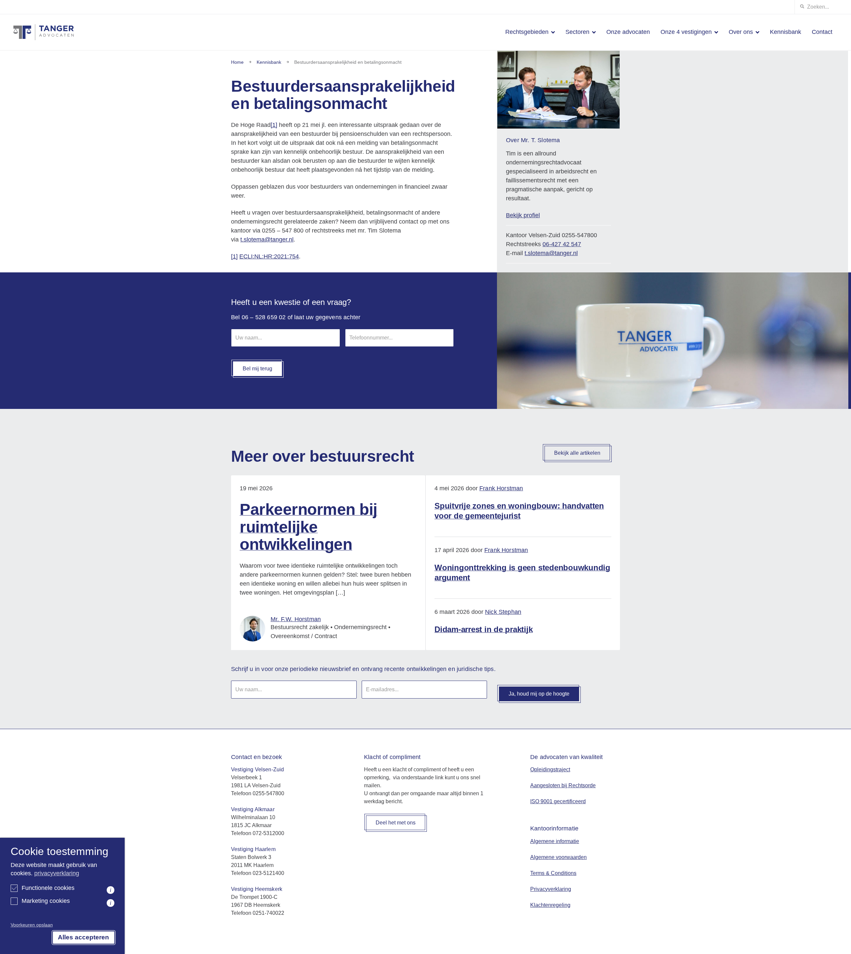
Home (237, 62)
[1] (274, 125)
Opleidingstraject (550, 769)
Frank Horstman (501, 488)
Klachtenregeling (550, 905)
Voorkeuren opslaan (32, 924)
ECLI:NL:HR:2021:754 (269, 256)
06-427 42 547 (562, 244)
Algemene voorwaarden (558, 857)
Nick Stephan (503, 612)
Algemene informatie (554, 841)
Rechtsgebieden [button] (526, 32)
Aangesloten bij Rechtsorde (563, 785)
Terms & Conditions (553, 873)
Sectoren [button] (577, 32)
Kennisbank (785, 32)
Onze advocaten (628, 32)
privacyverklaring (56, 873)
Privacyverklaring (550, 889)
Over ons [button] (741, 32)
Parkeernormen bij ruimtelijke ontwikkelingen (308, 527)
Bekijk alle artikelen (577, 453)
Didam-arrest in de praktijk (483, 629)
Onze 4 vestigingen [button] (686, 32)
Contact (822, 32)
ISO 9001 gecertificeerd (558, 801)
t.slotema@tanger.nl (267, 239)
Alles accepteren (83, 937)
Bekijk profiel (523, 215)
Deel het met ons (396, 822)
